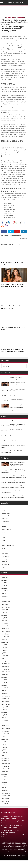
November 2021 (5, 731)
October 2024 (5, 636)
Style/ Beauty (6, 24)
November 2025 (5, 601)
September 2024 (5, 639)
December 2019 (5, 793)
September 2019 (5, 801)
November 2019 (5, 795)
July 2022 (4, 709)
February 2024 (5, 658)
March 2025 (4, 623)
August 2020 (4, 771)
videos (3, 567)
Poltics (3, 551)
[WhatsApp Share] (16, 222)
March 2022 (4, 720)
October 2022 (5, 701)
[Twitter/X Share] (6, 222)
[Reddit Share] (2, 225)
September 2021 (5, 736)
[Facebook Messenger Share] (24, 222)
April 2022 (4, 717)
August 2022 (4, 707)
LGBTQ (3, 537)
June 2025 (4, 615)
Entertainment (5, 521)
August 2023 (4, 674)
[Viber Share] (6, 225)
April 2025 (4, 620)
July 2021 (4, 742)
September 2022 (5, 704)
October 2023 (5, 669)
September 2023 (5, 671)
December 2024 (5, 631)
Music (3, 543)
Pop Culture (4, 553)
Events (3, 524)
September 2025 (5, 607)
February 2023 (5, 690)
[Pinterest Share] (13, 222)
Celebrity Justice (5, 516)
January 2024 (5, 661)
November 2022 (5, 698)
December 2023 (5, 663)
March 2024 (4, 655)
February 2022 (5, 723)
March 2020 (4, 785)
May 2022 (4, 715)
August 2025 (4, 609)
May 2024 (4, 650)
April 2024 (4, 653)
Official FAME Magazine (15, 2)
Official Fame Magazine (7, 545)
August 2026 (4, 577)
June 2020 (4, 777)
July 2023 (4, 677)
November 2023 (5, 666)
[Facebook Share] (2, 222)
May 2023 (4, 682)
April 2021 (4, 750)
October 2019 (5, 798)
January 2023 (5, 693)
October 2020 (5, 766)
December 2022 (5, 696)
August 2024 (4, 642)
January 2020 (5, 790)
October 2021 (5, 733)
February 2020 (5, 787)
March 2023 (4, 688)
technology (4, 559)
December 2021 (5, 728)
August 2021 (4, 739)
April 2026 (4, 588)
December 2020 (5, 760)
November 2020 (5, 763)
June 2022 (4, 712)
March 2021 (4, 752)
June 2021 (4, 744)
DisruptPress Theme (20, 855)
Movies (3, 540)
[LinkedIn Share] (9, 222)
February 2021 (5, 755)
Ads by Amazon (23, 238)
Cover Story (4, 518)
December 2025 (5, 599)
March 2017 (4, 804)
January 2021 (5, 758)
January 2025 (5, 628)
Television (4, 561)
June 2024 (4, 647)
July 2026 (4, 580)
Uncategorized (5, 564)
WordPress (11, 855)
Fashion (3, 526)
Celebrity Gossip (5, 513)
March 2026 (4, 591)
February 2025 (5, 626)
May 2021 (4, 747)
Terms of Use (18, 851)
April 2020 (4, 782)
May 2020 (4, 779)
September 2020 (5, 769)
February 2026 (5, 593)
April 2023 (4, 685)
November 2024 (5, 634)
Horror (3, 532)
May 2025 (4, 618)
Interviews (4, 534)
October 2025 (5, 604)
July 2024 (4, 645)
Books (3, 507)
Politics (3, 548)
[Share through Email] (20, 222)
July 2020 (4, 774)
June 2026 (4, 583)
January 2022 (5, 725)
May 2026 (4, 585)
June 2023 (4, 680)
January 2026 (5, 596)
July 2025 (4, 612)
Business (3, 510)
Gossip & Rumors (6, 529)
